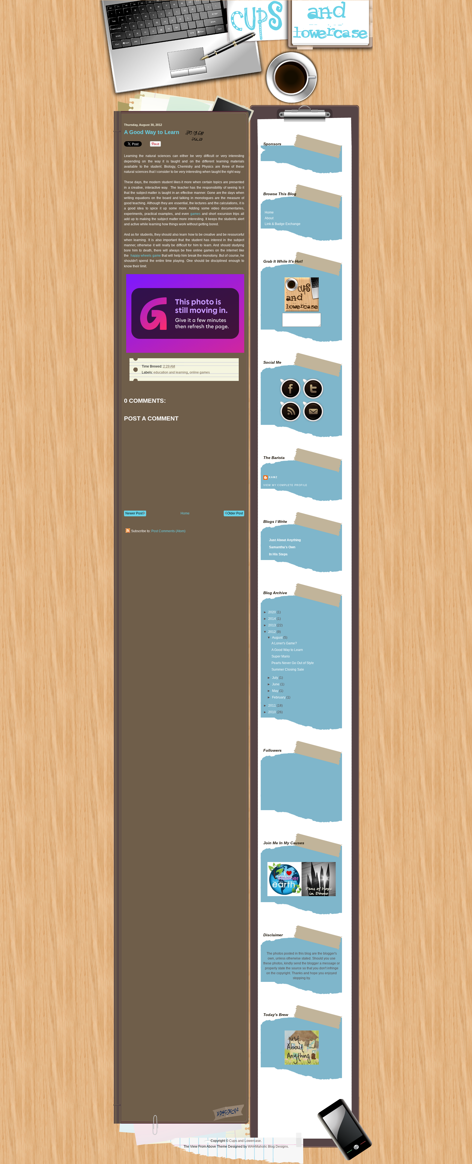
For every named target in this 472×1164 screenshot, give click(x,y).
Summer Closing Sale (288, 669)
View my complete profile (285, 485)
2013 (272, 625)
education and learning (171, 372)
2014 (272, 619)
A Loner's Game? (284, 643)
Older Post (234, 513)
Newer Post (134, 513)
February (279, 697)
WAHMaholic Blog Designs (268, 1146)
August (277, 637)
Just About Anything (285, 540)
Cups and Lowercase (245, 1141)
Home (185, 513)
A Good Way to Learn (151, 132)
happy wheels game (146, 255)
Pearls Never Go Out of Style (293, 663)
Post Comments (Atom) (168, 531)
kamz (273, 477)
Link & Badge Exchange (282, 224)
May (275, 691)
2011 (272, 705)
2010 (272, 712)
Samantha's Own (282, 547)
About (269, 218)
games (195, 214)
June (276, 684)
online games (200, 372)
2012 (272, 632)
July (275, 678)
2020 (272, 612)
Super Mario (281, 656)
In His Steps (278, 554)
